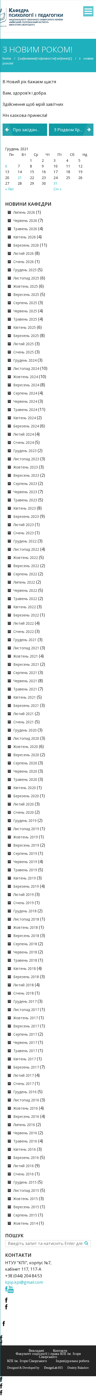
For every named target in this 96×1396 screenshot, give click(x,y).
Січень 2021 (23, 721)
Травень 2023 (25, 500)
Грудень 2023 (25, 450)
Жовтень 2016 (25, 1108)
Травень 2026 (25, 228)
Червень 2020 (25, 771)
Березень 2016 (26, 1157)
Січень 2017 (23, 1083)
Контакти (60, 1350)
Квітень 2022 (24, 606)
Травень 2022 (25, 598)
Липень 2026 (24, 212)
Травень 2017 (25, 1050)
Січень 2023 (23, 532)
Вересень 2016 (26, 1116)
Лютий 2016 (23, 1165)
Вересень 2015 (26, 1206)
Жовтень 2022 (25, 557)
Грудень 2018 (25, 910)
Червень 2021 (25, 680)
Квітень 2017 (24, 1058)
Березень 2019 (26, 886)
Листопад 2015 (26, 1190)
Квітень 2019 (24, 878)
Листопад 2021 (26, 647)
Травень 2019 (25, 869)
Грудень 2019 (25, 820)
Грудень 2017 (25, 1001)
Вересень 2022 (26, 565)
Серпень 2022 (25, 573)
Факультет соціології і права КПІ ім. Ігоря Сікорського (48, 1355)
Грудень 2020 (25, 730)
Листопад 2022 (26, 549)
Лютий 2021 (23, 713)
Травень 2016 (25, 1141)
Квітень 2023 (24, 508)
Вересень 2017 (26, 1026)
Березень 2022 (26, 615)
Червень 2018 (25, 952)
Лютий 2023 (23, 524)
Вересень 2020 (26, 754)
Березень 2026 (26, 245)
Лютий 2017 (23, 1075)
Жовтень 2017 (25, 1017)
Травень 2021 (25, 689)
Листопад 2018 (26, 919)
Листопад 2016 (26, 1100)
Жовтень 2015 (25, 1198)
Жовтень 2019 (25, 837)
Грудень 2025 (25, 269)
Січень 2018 (23, 993)
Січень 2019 (23, 902)
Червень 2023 (25, 491)
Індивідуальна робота (72, 1360)
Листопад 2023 (26, 458)
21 (20, 177)
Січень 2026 (23, 261)
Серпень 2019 (25, 853)
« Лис (9, 188)
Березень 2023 (26, 516)
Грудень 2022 (25, 541)
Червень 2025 (25, 310)
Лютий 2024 (23, 434)
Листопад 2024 (26, 368)
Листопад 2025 (26, 278)
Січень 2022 (23, 631)
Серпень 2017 (25, 1034)
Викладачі (36, 1350)
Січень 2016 (23, 1174)
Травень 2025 (25, 319)
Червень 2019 (25, 861)
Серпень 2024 (25, 393)
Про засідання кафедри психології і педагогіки (30, 130)
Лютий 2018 (23, 984)
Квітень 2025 (24, 327)
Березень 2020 (26, 795)
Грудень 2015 (25, 1182)
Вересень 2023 (26, 475)
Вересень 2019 (26, 845)
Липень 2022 (24, 582)
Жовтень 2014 (25, 1223)
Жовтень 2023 (25, 467)
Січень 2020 (23, 812)
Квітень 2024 (24, 417)
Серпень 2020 (25, 763)
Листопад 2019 (26, 828)
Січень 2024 (23, 442)
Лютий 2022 (23, 623)
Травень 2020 (25, 779)
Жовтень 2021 (25, 656)
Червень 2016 (25, 1132)
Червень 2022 (25, 590)
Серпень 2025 (25, 302)
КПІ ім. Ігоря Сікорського (27, 1360)
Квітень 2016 (24, 1149)
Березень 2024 (26, 426)
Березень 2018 (26, 976)
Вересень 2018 (26, 935)
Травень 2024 (25, 409)
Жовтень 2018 (25, 927)
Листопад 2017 (26, 1009)
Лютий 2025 (23, 343)
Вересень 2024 (26, 384)
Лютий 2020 (23, 804)
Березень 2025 (26, 335)
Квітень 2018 (24, 968)
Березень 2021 (26, 705)
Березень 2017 (26, 1067)
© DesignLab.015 (51, 1367)
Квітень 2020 (24, 787)
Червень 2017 (25, 1042)
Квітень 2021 (24, 697)
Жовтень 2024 (25, 376)
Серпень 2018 (25, 943)
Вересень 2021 (26, 664)
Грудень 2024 (25, 360)
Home (7, 58)
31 (56, 183)
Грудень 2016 (25, 1091)
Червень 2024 (25, 401)
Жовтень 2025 (25, 286)
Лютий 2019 (23, 894)
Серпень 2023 (25, 483)
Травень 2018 (25, 960)
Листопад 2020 (26, 738)
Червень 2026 (25, 220)
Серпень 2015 (25, 1215)
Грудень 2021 (25, 639)
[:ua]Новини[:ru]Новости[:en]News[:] (45, 58)
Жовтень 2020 (25, 746)
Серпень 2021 (25, 672)
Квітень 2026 (24, 237)
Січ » (57, 188)
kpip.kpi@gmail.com (24, 1282)
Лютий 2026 (23, 253)
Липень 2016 (24, 1124)
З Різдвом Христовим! (73, 130)
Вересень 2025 (26, 294)
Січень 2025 (23, 352)
